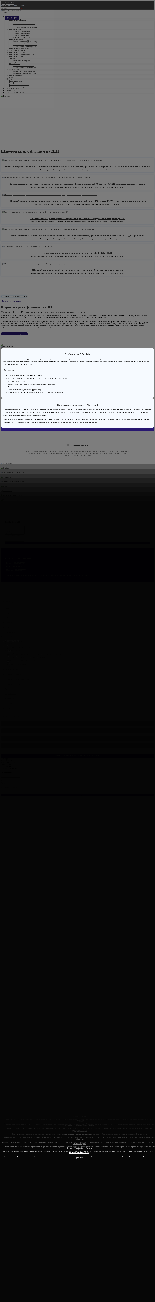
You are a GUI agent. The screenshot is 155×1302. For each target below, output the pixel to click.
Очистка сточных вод (79, 1152)
